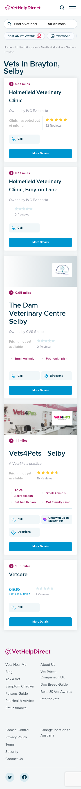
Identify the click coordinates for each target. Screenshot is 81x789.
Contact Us (14, 759)
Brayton (9, 52)
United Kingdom (26, 47)
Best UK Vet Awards (56, 691)
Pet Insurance (16, 708)
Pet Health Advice (19, 701)
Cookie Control (17, 730)
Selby (70, 47)
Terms (10, 744)
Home (8, 47)
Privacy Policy (16, 737)
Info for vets (49, 699)
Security (11, 751)
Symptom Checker (19, 686)
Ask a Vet (12, 679)
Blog (9, 672)
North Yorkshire (52, 47)
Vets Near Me (16, 664)
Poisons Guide (16, 693)
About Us (47, 664)
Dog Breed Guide (54, 684)
